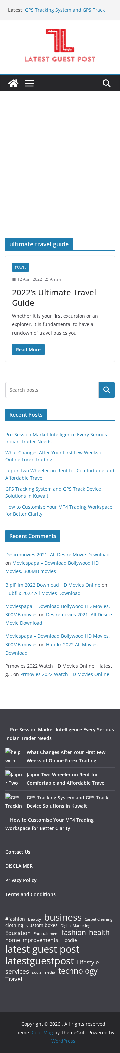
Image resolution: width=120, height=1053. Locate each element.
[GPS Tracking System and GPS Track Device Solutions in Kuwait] (13, 801)
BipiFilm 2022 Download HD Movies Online (52, 585)
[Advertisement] (60, 175)
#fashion (15, 919)
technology (78, 970)
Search (107, 390)
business (63, 917)
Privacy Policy (21, 880)
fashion (74, 932)
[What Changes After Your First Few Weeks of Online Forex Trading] (13, 756)
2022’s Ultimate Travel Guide (54, 297)
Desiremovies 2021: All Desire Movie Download (57, 554)
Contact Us (17, 852)
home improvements (31, 940)
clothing (14, 925)
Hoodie (69, 940)
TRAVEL (20, 267)
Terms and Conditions (30, 894)
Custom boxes (42, 925)
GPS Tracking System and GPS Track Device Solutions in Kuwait (65, 13)
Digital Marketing (75, 926)
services (17, 971)
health (99, 932)
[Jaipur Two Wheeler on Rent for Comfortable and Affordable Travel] (13, 778)
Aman (55, 279)
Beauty (34, 919)
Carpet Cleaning (98, 919)
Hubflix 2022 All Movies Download (43, 593)
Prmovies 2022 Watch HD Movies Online (64, 674)
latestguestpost (39, 960)
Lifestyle (88, 962)
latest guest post (42, 949)
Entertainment (46, 933)
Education (18, 933)
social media (43, 972)
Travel (13, 979)
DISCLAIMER (19, 866)
